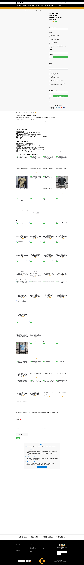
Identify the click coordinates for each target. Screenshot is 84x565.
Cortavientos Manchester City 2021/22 (22, 274)
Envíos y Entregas (32, 547)
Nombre (17, 428)
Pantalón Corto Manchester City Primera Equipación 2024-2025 (35, 296)
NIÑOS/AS (20, 10)
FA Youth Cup (54, 42)
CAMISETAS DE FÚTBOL (19, 168)
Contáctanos (18, 550)
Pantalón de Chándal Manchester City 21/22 (22, 256)
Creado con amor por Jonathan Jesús (60, 561)
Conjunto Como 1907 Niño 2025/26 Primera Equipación (13, 498)
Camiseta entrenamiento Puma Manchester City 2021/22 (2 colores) (22, 336)
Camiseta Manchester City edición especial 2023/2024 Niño (62, 375)
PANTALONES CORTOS (19, 293)
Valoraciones (33, 112)
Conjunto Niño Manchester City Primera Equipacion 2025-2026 (22, 356)
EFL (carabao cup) (55, 38)
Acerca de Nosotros (19, 544)
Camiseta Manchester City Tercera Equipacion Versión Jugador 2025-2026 (22, 213)
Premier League (54, 73)
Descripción (21, 112)
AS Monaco (28, 499)
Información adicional (27, 112)
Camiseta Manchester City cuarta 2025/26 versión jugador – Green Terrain (35, 193)
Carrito (17, 549)
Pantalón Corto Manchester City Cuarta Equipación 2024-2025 (22, 296)
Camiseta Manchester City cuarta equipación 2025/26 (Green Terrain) (48, 190)
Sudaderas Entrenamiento (63, 254)
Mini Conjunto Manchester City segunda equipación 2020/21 (62, 395)
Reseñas (31, 551)
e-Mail (44, 545)
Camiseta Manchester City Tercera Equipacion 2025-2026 (35, 213)
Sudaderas (35, 235)
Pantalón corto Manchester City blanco (48, 296)
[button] (66, 5)
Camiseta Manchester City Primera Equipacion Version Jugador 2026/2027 (48, 171)
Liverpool (52, 526)
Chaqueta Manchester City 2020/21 (48, 274)
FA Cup (53, 36)
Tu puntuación (18, 415)
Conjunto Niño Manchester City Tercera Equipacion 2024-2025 (62, 356)
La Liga (16, 530)
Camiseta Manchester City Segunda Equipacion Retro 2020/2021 (22, 170)
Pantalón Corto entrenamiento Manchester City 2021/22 (22, 315)
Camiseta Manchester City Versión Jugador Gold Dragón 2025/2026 (22, 190)
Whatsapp (45, 544)
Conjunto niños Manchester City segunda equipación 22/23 (35, 394)
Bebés (21, 392)
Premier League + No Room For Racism (58, 43)
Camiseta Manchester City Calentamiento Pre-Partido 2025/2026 (61, 170)
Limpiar (50, 30)
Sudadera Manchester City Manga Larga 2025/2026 (35, 237)
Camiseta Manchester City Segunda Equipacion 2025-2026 (48, 212)
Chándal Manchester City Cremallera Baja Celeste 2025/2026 (22, 237)
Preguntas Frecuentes (33, 548)
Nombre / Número (53, 51)
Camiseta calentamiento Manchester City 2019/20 (35, 336)
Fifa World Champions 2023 (56, 45)
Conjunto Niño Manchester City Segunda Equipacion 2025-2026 (35, 356)
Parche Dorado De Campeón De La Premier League (59, 47)
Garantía (38, 112)
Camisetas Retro (25, 168)
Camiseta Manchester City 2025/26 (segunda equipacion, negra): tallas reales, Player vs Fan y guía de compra (62, 191)
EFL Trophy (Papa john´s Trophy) (57, 80)
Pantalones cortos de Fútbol (48, 294)
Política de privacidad (33, 549)
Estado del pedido (32, 546)
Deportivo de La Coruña (11, 530)
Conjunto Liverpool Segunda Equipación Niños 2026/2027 (38, 527)
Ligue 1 (31, 499)
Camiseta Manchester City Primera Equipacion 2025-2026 (61, 212)
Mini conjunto (25, 10)
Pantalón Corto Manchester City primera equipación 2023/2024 (62, 296)
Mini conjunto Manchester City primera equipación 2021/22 (48, 395)
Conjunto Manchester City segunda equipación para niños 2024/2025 (35, 375)
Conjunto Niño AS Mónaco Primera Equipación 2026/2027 (33, 500)
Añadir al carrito (60, 56)
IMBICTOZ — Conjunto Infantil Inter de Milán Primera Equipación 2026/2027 (55, 504)
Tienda (17, 10)
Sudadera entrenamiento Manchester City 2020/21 (61, 256)
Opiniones (17, 552)
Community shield (55, 39)
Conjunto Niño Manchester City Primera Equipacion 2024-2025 (22, 375)
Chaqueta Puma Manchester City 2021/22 (35, 256)
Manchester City (51, 168)
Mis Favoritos (66, 3)
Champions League (55, 35)
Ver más (42, 218)
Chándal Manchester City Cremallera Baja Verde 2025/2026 (48, 237)
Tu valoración (18, 419)
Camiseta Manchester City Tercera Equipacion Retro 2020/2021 (35, 170)
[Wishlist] (26, 157)
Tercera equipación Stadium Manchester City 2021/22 (48, 256)
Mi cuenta (61, 3)
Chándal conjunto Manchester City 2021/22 (61, 237)
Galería (17, 112)
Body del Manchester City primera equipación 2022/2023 (22, 394)
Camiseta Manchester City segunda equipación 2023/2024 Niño (48, 375)
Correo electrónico (45, 428)
